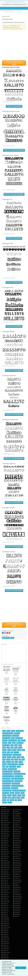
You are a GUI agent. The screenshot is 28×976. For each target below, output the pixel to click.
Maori (7, 766)
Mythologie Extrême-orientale (8, 776)
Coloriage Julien (6, 905)
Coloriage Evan (5, 950)
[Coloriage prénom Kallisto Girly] (14, 262)
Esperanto (4, 749)
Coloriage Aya (5, 858)
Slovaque (13, 797)
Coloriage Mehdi (6, 957)
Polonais (22, 792)
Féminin (12, 637)
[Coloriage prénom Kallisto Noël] (14, 85)
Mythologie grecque (8, 22)
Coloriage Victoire (6, 896)
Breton (12, 745)
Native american (6, 792)
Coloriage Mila (5, 890)
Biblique (13, 742)
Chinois (4, 747)
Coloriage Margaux (6, 867)
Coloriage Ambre (17, 910)
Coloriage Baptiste (17, 881)
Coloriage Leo (5, 847)
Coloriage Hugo (17, 834)
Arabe (19, 740)
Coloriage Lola (5, 881)
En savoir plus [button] (10, 974)
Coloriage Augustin (17, 865)
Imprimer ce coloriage (14, 106)
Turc (16, 800)
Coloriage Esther (6, 815)
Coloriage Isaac (17, 822)
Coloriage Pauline (6, 865)
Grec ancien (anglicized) (7, 754)
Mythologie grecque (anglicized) (17, 778)
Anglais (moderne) (19, 737)
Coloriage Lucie (5, 836)
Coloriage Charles (6, 919)
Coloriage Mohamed (18, 809)
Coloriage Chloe (6, 872)
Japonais (16, 759)
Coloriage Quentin (6, 923)
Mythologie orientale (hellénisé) (17, 785)
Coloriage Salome (17, 901)
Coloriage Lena (17, 849)
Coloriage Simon (6, 907)
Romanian (14, 795)
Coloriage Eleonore (6, 901)
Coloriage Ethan (6, 849)
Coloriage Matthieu (17, 894)
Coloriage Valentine (18, 871)
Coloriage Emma (6, 856)
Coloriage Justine (6, 863)
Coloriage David (6, 818)
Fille (23, 22)
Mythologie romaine (6, 788)
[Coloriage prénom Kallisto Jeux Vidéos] (14, 174)
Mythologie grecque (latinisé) (8, 780)
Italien (12, 759)
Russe (23, 795)
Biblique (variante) (6, 745)
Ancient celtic (17, 733)
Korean (4, 761)
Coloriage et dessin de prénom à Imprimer (14, 2)
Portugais (4, 795)
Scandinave (5, 797)
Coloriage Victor (17, 856)
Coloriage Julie (5, 871)
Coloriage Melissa (6, 948)
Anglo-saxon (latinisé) (13, 740)
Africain (4, 730)
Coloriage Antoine (6, 831)
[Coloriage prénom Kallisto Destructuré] (14, 438)
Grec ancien (17, 22)
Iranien (4, 759)
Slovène (18, 797)
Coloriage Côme (6, 954)
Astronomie (5, 742)
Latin (13, 761)
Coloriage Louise (6, 833)
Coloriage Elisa (5, 820)
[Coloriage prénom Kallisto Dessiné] (14, 394)
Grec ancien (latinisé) (17, 754)
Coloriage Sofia (5, 928)
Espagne (20, 747)
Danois (16, 747)
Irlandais (8, 759)
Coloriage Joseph (6, 939)
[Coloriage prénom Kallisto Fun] (14, 218)
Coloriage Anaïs (6, 842)
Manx (4, 766)
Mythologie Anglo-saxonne (8, 771)
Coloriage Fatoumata (6, 927)
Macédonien (21, 764)
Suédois (22, 797)
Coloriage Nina (5, 909)
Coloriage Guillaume (18, 898)
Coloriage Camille (6, 811)
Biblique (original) (20, 742)
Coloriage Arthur (6, 910)
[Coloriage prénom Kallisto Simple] (14, 526)
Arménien (23, 740)
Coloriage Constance (6, 952)
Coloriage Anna (5, 840)
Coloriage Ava (5, 903)
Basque (9, 742)
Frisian (23, 749)
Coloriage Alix (16, 885)
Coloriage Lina (5, 912)
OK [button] (20, 967)
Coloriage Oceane (17, 842)
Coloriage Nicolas (17, 845)
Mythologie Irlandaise (7, 783)
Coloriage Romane (6, 827)
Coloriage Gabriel (6, 853)
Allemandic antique (19, 730)
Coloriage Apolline (6, 943)
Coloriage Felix (17, 912)
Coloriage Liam (17, 874)
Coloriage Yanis (17, 872)
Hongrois (14, 757)
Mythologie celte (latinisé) (7, 773)
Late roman (9, 761)
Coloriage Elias (17, 829)
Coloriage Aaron (17, 847)
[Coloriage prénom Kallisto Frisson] (14, 570)
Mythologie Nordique (16, 783)
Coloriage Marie (17, 867)
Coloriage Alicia (17, 909)
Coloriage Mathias (6, 937)
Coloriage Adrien (6, 930)
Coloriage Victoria (6, 845)
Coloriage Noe (5, 914)
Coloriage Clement (6, 874)
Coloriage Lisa (17, 883)
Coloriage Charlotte (17, 818)
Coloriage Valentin (6, 887)
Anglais (12, 737)
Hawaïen (4, 757)
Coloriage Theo (5, 825)
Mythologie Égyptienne (7, 790)
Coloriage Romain (6, 889)
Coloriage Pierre (6, 925)
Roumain (19, 795)
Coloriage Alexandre (6, 822)
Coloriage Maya (5, 816)
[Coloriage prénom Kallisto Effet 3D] (14, 482)
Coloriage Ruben (17, 831)
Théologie (12, 800)
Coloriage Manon (6, 824)
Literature (20, 761)
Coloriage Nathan (17, 820)
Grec (12, 752)
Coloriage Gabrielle (6, 862)
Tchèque (4, 800)
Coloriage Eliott (5, 916)
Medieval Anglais (12, 766)
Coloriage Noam (6, 946)
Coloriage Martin (17, 905)
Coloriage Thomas (17, 876)
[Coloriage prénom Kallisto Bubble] (14, 350)
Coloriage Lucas (6, 851)
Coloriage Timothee (18, 880)
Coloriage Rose (17, 890)
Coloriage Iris (16, 916)
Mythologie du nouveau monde (19, 773)
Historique (9, 757)
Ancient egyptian (16, 735)
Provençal (9, 795)
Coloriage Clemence (6, 878)
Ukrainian (19, 800)
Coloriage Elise (5, 936)
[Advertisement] (14, 45)
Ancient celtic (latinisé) (7, 735)
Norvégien (12, 792)
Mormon (18, 766)
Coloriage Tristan (17, 860)
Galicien (4, 752)
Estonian (9, 749)
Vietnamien (5, 802)
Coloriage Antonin (17, 862)
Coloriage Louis (5, 898)
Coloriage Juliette (17, 833)
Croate (12, 747)
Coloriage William (17, 863)
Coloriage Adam (6, 860)
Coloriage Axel (5, 880)
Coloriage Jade (5, 838)
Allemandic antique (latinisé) (8, 733)
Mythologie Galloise (18, 776)
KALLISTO (6, 16)
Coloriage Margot (17, 858)
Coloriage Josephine (18, 827)
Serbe (9, 797)
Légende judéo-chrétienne (12, 764)
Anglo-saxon (5, 740)
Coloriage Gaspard (17, 854)
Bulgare (15, 745)
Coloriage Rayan (17, 914)
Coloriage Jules (5, 883)
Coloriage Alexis (17, 836)
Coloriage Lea (16, 811)
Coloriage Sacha (6, 869)
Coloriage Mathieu (17, 813)
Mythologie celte (17, 771)
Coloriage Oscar (6, 921)
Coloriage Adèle (5, 829)
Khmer (23, 759)
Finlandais (14, 749)
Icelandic (18, 757)
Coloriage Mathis (17, 887)
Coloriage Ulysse (17, 903)
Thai (8, 800)
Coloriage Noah (17, 815)
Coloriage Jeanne (17, 889)
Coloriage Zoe (17, 838)
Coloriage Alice (5, 854)
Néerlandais (17, 792)
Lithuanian (4, 764)
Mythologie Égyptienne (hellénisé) (19, 790)
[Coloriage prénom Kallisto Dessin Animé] (14, 130)
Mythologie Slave (14, 788)
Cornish (8, 747)
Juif (20, 759)
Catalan (20, 745)
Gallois (8, 752)
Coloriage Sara (5, 932)
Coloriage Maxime (6, 834)
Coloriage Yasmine (17, 840)
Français (19, 749)
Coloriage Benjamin (18, 896)
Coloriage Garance (6, 892)
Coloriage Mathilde (17, 851)
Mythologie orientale (6, 785)
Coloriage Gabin (17, 869)
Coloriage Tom (17, 878)
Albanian (8, 730)
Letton (16, 761)
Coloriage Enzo (17, 853)
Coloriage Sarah (6, 813)
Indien (23, 757)
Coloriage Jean (5, 955)
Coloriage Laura (5, 945)
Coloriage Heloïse (17, 907)
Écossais (10, 802)
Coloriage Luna (17, 892)
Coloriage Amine (17, 816)
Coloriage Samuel (6, 885)
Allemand (13, 730)
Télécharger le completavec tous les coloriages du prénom (14, 63)
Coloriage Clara (17, 825)
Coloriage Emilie (6, 876)
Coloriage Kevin (6, 934)
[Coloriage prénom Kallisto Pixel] (14, 306)
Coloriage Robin (6, 941)
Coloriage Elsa (5, 894)
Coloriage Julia (17, 824)
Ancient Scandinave (6, 737)
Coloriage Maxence (6, 809)
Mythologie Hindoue (18, 780)
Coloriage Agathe (6, 918)
